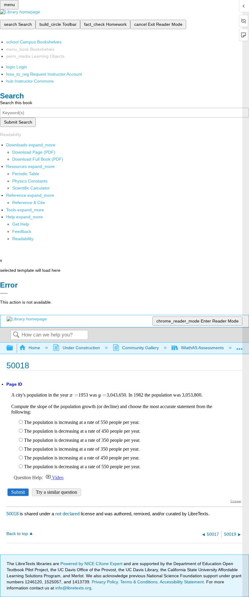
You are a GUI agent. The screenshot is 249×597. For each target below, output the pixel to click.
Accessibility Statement (182, 581)
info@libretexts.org (72, 587)
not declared (68, 513)
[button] (21, 231)
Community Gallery (140, 347)
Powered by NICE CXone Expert (92, 563)
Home (34, 347)
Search (16, 335)
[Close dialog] (4, 293)
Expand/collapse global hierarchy (13, 348)
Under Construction (81, 347)
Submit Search (18, 122)
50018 (12, 513)
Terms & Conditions (139, 581)
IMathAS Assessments (202, 347)
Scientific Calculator (31, 188)
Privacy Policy (105, 581)
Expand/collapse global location (239, 346)
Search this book (16, 102)
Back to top (17, 533)
